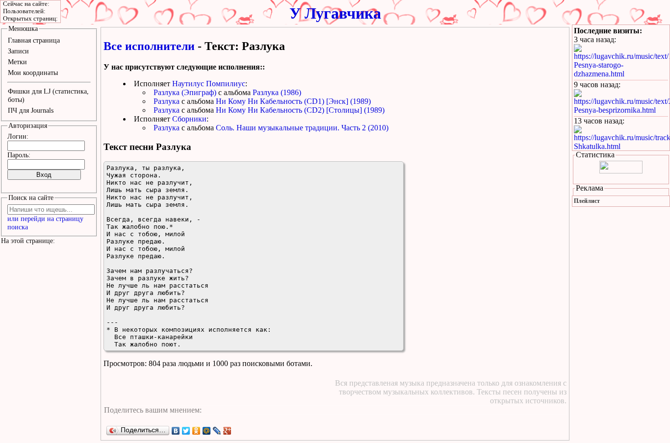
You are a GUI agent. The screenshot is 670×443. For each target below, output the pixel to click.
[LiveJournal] (217, 430)
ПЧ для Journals (30, 110)
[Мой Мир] (207, 430)
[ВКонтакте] (176, 430)
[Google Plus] (227, 430)
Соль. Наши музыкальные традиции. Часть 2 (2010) (302, 127)
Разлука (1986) (277, 92)
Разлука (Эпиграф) (185, 92)
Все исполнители (149, 46)
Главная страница (34, 40)
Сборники (189, 119)
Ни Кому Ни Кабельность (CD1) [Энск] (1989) (293, 101)
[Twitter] (186, 430)
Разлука (167, 101)
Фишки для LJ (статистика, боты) (48, 95)
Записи (18, 51)
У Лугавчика (335, 13)
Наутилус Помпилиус (208, 83)
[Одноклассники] (196, 430)
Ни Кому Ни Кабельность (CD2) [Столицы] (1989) (300, 110)
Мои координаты (33, 72)
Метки (17, 62)
